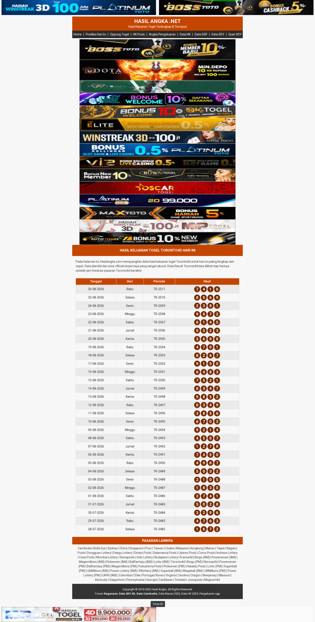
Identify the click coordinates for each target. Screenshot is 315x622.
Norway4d (211, 561)
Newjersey (210, 575)
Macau (210, 548)
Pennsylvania (135, 579)
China (123, 548)
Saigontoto (117, 579)
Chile (137, 575)
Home (78, 34)
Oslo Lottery (144, 557)
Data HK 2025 (189, 593)
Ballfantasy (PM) (98, 566)
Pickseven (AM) (117, 561)
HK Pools (139, 34)
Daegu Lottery (122, 552)
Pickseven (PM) (174, 566)
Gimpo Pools (142, 552)
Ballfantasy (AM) (140, 561)
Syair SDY (235, 34)
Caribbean (166, 579)
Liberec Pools (187, 552)
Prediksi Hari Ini (96, 34)
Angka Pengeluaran (162, 34)
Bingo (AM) (202, 557)
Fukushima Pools (150, 566)
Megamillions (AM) (91, 561)
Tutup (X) (158, 603)
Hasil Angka (159, 589)
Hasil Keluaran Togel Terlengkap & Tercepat (157, 26)
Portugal (148, 575)
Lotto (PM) (215, 566)
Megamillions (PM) (124, 566)
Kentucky (101, 579)
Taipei (221, 548)
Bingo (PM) (194, 561)
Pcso (148, 548)
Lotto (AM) (161, 561)
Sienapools (127, 557)
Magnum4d (212, 579)
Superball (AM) (170, 570)
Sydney (113, 548)
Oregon (196, 575)
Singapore (136, 548)
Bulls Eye (100, 548)
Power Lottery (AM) (123, 570)
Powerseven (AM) (224, 557)
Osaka (169, 548)
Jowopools (195, 579)
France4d (186, 557)
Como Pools (206, 552)
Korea (160, 575)
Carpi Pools (86, 557)
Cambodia (85, 548)
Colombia (125, 575)
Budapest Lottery (166, 557)
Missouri (224, 575)
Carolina (183, 575)
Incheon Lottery (227, 552)
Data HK (185, 34)
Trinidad (180, 579)
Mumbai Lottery (107, 557)
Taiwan (159, 548)
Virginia (171, 575)
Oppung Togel (119, 34)
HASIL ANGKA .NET (157, 21)
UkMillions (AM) (97, 570)
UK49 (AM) (109, 575)
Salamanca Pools (165, 552)
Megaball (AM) (193, 570)
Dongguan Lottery (99, 552)
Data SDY (218, 34)
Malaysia (182, 548)
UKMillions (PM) (215, 570)
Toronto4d (178, 561)
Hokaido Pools (196, 566)
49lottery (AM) (149, 570)
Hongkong (197, 548)
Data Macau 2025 (169, 593)
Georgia (151, 579)
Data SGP (201, 34)
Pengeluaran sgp (209, 593)
